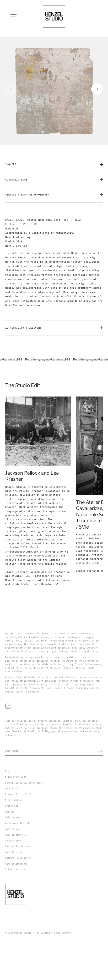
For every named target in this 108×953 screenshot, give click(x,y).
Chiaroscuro (12, 817)
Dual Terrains (13, 852)
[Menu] (13, 17)
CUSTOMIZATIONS (16, 179)
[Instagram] (7, 705)
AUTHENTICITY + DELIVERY (23, 327)
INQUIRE (10, 164)
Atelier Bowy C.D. (16, 835)
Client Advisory (15, 869)
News (7, 771)
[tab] (54, 263)
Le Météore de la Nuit (19, 823)
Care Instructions (16, 863)
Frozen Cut (11, 806)
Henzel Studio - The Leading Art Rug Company (42, 932)
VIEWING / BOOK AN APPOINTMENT (28, 194)
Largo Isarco (13, 840)
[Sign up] (100, 751)
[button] (11, 89)
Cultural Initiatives (18, 858)
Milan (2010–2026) (16, 777)
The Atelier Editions (18, 846)
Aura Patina (12, 829)
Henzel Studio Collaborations (23, 782)
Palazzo (9, 811)
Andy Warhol (12, 788)
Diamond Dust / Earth (18, 794)
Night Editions (14, 800)
